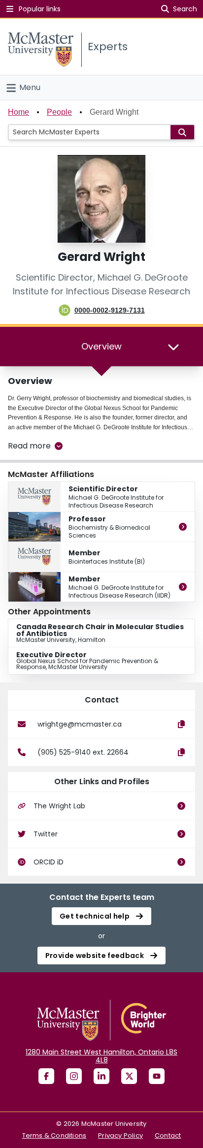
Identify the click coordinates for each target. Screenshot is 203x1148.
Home (18, 112)
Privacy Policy (120, 1135)
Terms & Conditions (54, 1135)
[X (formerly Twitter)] (129, 1076)
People (59, 112)
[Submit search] (182, 132)
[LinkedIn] (101, 1076)
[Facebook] (46, 1076)
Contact (168, 1135)
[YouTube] (157, 1076)
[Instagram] (74, 1076)
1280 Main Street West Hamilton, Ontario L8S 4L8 (101, 1056)
